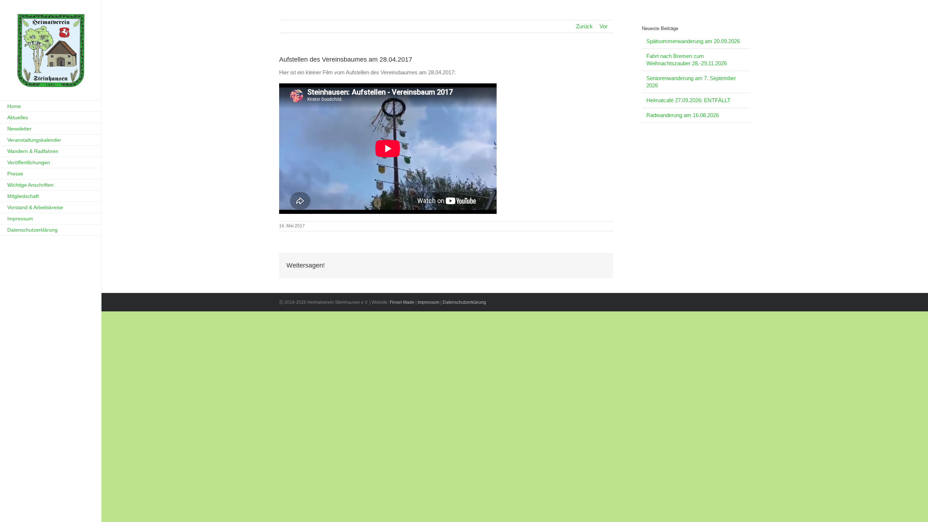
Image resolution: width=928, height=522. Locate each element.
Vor (604, 26)
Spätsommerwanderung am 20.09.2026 (693, 41)
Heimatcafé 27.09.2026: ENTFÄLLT (688, 100)
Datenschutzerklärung (464, 302)
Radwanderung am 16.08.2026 (682, 115)
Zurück (584, 26)
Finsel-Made (402, 302)
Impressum (428, 302)
